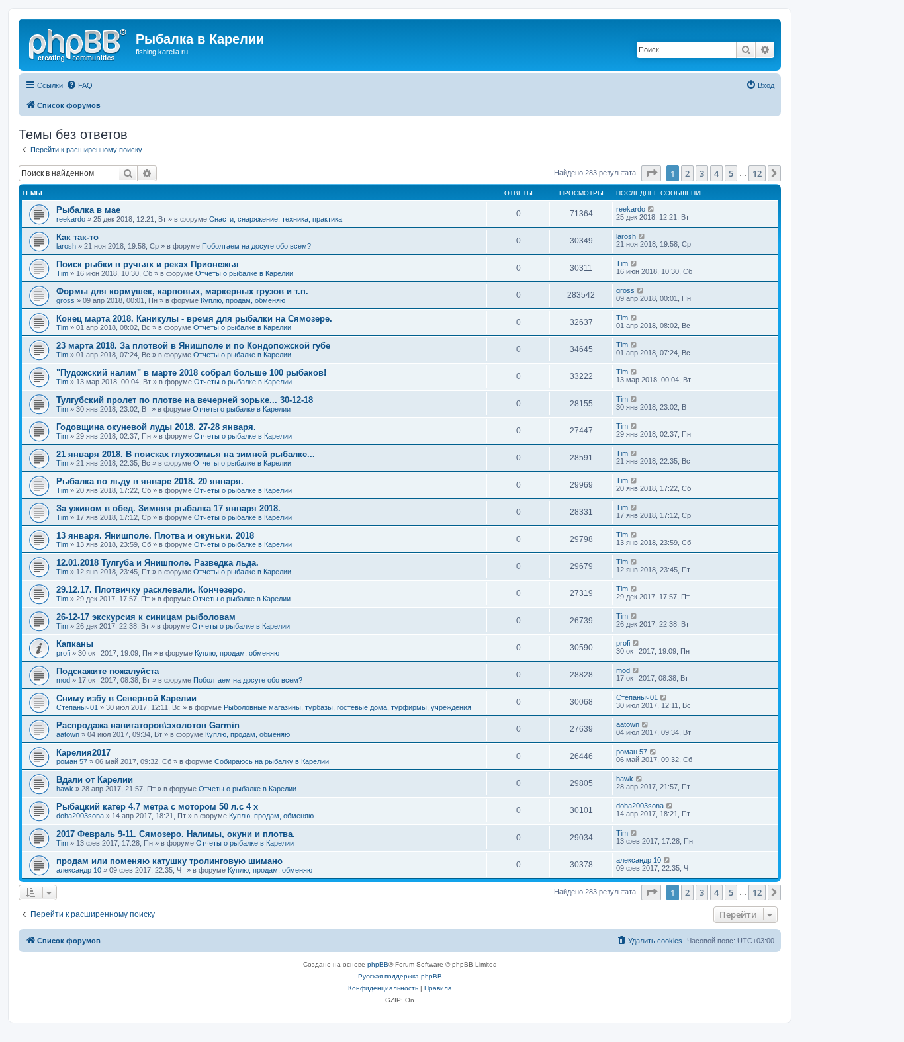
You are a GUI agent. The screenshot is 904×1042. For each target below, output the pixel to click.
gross (65, 300)
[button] (651, 173)
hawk (64, 789)
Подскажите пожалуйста (107, 671)
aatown (67, 734)
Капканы (74, 644)
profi (63, 653)
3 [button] (702, 173)
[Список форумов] (79, 43)
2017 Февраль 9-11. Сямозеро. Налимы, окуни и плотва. (175, 834)
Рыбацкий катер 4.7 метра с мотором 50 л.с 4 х (157, 807)
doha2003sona (80, 816)
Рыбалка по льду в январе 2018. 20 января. (150, 481)
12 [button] (757, 173)
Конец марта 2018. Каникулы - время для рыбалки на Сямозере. (194, 319)
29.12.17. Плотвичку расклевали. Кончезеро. (151, 590)
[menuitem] (79, 85)
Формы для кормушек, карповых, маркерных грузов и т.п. (182, 291)
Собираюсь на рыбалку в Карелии (271, 761)
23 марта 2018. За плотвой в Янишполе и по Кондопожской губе (193, 346)
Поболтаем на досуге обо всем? (256, 246)
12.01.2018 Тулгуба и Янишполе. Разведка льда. (157, 563)
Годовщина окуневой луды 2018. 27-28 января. (156, 427)
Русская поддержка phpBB (400, 976)
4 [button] (716, 173)
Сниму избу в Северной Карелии (126, 698)
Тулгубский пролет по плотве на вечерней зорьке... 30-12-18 (184, 400)
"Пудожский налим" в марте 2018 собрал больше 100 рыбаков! (191, 373)
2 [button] (687, 173)
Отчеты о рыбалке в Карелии (244, 273)
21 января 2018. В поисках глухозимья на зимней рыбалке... (185, 454)
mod (63, 680)
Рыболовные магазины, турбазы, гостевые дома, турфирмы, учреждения (347, 707)
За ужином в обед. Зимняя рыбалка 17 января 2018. (168, 508)
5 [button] (731, 173)
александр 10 (78, 870)
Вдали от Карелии (94, 780)
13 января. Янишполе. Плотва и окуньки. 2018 (155, 536)
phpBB (377, 964)
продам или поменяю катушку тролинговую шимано (169, 861)
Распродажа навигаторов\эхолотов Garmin (148, 725)
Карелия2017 (83, 753)
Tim (62, 273)
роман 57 (71, 761)
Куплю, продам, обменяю (243, 300)
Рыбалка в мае (88, 210)
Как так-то (77, 237)
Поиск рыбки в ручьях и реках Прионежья (147, 264)
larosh (66, 246)
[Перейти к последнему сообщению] (651, 209)
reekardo (70, 219)
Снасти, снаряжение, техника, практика (275, 219)
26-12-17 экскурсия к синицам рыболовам (146, 617)
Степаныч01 (77, 707)
